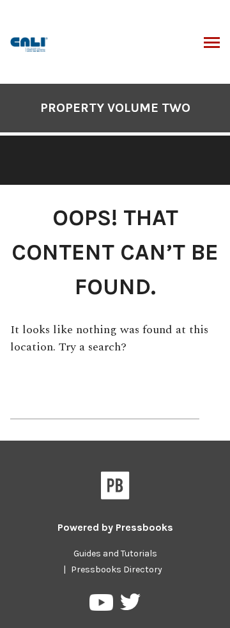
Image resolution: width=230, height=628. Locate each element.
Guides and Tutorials (115, 553)
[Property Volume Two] (29, 43)
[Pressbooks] (115, 488)
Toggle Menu (212, 43)
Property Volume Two (115, 107)
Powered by (115, 527)
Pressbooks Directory (116, 569)
